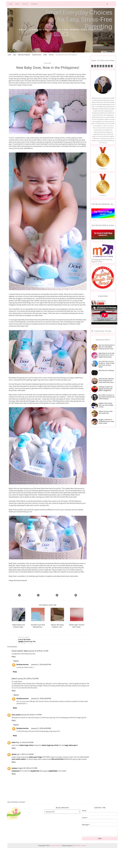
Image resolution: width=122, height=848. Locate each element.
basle (14, 742)
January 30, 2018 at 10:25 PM (28, 678)
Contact (25, 4)
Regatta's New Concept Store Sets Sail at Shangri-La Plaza (106, 405)
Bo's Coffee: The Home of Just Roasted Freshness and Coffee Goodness (107, 396)
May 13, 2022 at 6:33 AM (24, 742)
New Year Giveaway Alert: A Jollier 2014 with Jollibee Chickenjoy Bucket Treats (106, 347)
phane (14, 754)
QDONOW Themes (79, 845)
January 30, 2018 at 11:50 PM (31, 715)
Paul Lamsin (16, 715)
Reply (14, 656)
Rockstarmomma (22, 664)
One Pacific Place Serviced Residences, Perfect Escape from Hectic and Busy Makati (106, 364)
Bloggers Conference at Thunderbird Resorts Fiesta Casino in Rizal (106, 421)
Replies (16, 661)
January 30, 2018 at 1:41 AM (38, 651)
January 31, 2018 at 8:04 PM (41, 728)
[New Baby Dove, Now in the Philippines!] (57, 595)
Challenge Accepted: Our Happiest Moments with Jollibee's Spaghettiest (106, 388)
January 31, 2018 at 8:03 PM (41, 698)
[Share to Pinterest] (75, 595)
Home (11, 4)
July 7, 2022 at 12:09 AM (25, 754)
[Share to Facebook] (38, 595)
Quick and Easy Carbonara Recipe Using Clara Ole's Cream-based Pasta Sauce (106, 380)
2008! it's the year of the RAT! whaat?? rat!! (106, 412)
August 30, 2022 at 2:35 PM (27, 768)
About (17, 4)
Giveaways (34, 4)
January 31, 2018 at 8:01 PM (41, 664)
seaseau (15, 768)
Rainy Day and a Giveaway (106, 370)
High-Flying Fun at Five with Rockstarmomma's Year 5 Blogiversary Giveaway (106, 355)
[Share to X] (19, 595)
